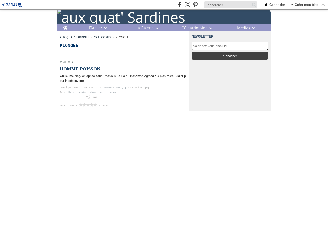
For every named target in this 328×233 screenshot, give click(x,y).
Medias (243, 28)
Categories (102, 37)
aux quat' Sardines (74, 37)
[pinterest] (195, 4)
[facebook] (179, 4)
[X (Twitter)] (187, 4)
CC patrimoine (194, 28)
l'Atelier (95, 28)
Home (65, 26)
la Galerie (145, 28)
